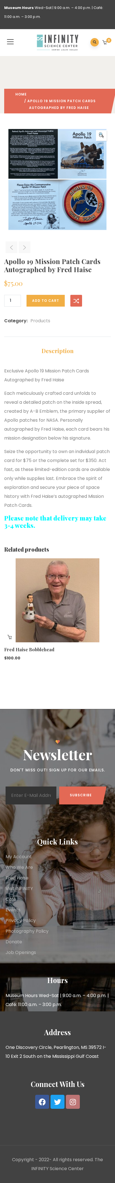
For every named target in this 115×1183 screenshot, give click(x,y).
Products (40, 321)
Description (58, 350)
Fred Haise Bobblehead (29, 649)
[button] (105, 42)
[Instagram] (73, 1102)
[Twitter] (57, 1102)
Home (21, 94)
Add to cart (45, 300)
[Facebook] (42, 1102)
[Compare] (76, 301)
